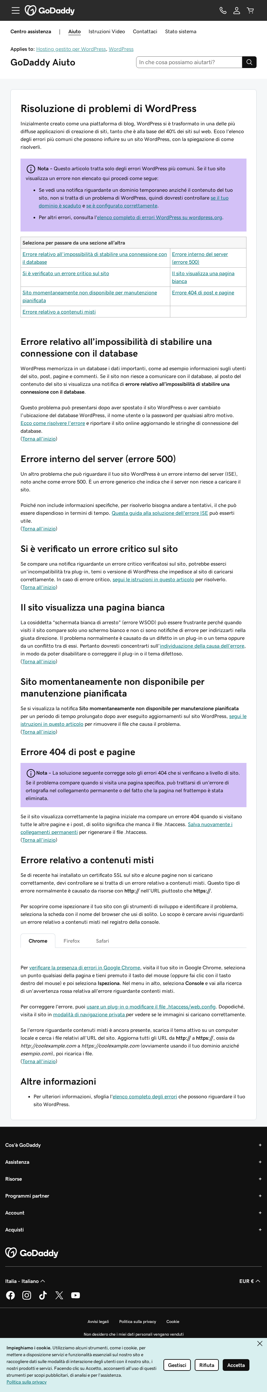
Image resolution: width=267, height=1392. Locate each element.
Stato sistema (180, 31)
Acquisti (14, 1229)
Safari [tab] (102, 940)
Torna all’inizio (39, 528)
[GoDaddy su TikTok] (43, 1298)
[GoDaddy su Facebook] (10, 1298)
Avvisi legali (98, 1321)
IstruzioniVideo (107, 31)
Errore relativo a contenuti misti (59, 311)
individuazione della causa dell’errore (202, 645)
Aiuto (74, 31)
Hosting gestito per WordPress (71, 48)
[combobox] (189, 62)
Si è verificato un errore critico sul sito (65, 273)
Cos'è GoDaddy (23, 1144)
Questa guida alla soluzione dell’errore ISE (160, 512)
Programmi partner (27, 1195)
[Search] (249, 62)
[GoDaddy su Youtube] (75, 1298)
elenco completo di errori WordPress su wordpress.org (159, 217)
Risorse (13, 1178)
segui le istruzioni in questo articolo (153, 579)
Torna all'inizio (39, 438)
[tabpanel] (133, 987)
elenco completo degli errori (145, 1096)
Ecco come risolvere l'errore (53, 423)
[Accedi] (237, 10)
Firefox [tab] (71, 940)
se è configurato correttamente (121, 205)
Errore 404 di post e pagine (203, 292)
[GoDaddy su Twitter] (59, 1298)
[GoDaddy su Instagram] (26, 1298)
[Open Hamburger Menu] (13, 10)
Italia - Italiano (22, 1281)
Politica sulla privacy (137, 1321)
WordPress (121, 48)
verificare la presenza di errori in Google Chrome (84, 967)
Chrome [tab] (38, 940)
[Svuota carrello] (250, 10)
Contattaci (145, 31)
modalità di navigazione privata (89, 1014)
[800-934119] (223, 10)
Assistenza (17, 1161)
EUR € (246, 1281)
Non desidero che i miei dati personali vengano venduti (134, 1334)
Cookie (172, 1321)
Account (14, 1212)
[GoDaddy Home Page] (32, 1252)
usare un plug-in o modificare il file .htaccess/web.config (151, 1006)
